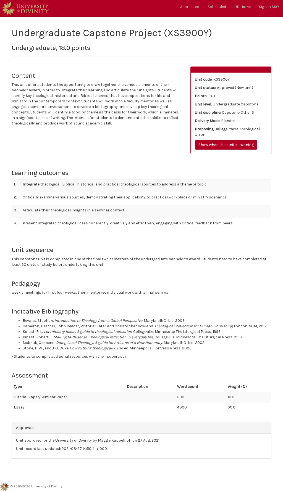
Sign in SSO (269, 6)
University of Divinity (46, 486)
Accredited (189, 6)
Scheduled (217, 6)
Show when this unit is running (226, 144)
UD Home (242, 6)
